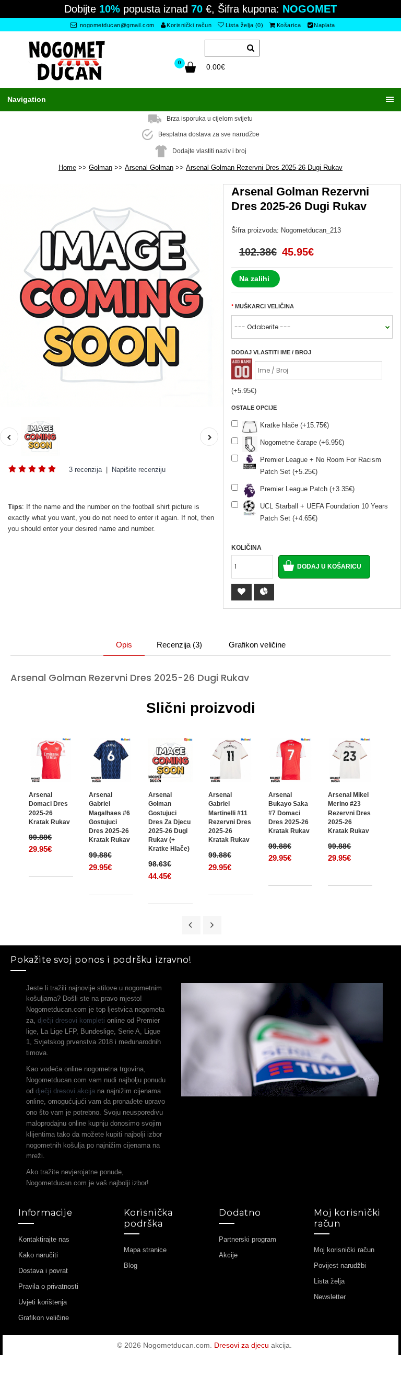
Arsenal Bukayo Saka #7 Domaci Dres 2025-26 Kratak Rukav (289, 813)
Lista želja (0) (245, 25)
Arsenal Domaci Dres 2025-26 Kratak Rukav (49, 808)
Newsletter (330, 1297)
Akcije (228, 1255)
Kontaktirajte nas (43, 1239)
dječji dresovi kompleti (71, 1020)
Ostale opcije (254, 407)
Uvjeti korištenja (42, 1302)
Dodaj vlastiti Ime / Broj (271, 352)
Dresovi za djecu (241, 1345)
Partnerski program (247, 1239)
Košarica (289, 25)
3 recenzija (85, 469)
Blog (130, 1265)
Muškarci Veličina (264, 306)
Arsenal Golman (149, 167)
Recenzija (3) (179, 644)
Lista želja (329, 1281)
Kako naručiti (38, 1255)
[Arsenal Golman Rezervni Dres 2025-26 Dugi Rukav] (111, 295)
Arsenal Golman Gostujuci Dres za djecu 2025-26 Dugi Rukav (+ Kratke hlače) (169, 821)
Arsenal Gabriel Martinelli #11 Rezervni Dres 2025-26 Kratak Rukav (229, 817)
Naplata (324, 25)
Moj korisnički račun (344, 1250)
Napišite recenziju (139, 469)
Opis (124, 644)
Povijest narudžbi (340, 1265)
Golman (100, 167)
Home (67, 167)
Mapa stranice (145, 1250)
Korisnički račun (189, 25)
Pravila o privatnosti (48, 1286)
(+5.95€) (243, 391)
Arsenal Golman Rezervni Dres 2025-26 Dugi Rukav (264, 167)
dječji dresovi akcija (65, 1091)
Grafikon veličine (257, 644)
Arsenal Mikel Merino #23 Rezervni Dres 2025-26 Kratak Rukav (349, 813)
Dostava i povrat (43, 1271)
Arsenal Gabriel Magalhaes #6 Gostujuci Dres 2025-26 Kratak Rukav (109, 817)
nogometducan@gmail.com (116, 25)
